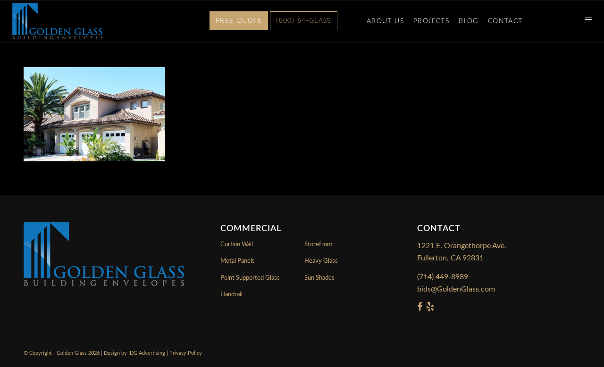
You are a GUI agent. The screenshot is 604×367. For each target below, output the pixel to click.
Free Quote (239, 20)
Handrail (231, 295)
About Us (385, 21)
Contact (505, 21)
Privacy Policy (185, 353)
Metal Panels (237, 261)
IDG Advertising (146, 353)
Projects (431, 21)
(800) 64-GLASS (303, 20)
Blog (468, 21)
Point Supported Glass (250, 278)
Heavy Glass (321, 261)
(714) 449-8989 (442, 277)
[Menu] (585, 21)
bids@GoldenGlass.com (456, 289)
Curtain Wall (236, 245)
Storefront (318, 245)
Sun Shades (319, 278)
